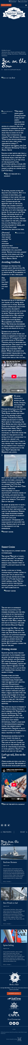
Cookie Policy (20, 1032)
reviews (20, 763)
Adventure (4, 52)
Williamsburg (22, 54)
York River (4, 56)
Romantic (4, 54)
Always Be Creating (13, 1039)
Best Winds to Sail (10, 903)
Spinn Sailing (8, 945)
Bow (9, 52)
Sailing (9, 54)
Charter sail (14, 52)
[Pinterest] (17, 1023)
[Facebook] (10, 1023)
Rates (18, 52)
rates (9, 761)
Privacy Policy (15, 1032)
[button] (26, 5)
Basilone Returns (10, 862)
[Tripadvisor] (14, 1023)
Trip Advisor (15, 54)
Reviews (23, 52)
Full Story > (7, 881)
